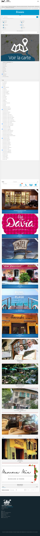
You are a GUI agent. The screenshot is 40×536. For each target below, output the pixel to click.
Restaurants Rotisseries (7, 144)
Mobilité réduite (25, 186)
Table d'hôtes (5, 156)
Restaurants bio (5, 110)
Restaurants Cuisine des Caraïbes (8, 117)
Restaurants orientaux (6, 143)
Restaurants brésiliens (6, 112)
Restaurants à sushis (6, 106)
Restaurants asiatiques (7, 109)
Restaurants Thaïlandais (7, 150)
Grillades (4, 100)
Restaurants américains (7, 108)
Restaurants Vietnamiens (7, 152)
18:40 (8, 62)
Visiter (23, 22)
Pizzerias (4, 105)
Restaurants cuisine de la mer (8, 116)
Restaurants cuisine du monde (8, 118)
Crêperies (4, 88)
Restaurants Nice (5, 513)
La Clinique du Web (10, 506)
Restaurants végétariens (7, 151)
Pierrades (4, 104)
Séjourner (23, 27)
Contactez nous (5, 517)
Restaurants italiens (6, 138)
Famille (31, 186)
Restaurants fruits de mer (7, 133)
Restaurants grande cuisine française (9, 135)
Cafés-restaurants (6, 87)
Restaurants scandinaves (7, 147)
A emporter (5, 81)
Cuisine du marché (6, 91)
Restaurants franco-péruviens (8, 131)
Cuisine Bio (5, 89)
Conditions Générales (8, 531)
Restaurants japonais (6, 139)
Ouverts (20, 185)
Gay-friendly (36, 186)
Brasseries (4, 83)
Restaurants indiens (6, 136)
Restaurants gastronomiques (8, 134)
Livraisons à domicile (6, 102)
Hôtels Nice (4, 515)
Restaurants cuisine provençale (8, 123)
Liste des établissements (7, 512)
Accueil (4, 511)
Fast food (4, 97)
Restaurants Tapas (6, 148)
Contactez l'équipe (16, 531)
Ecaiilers (4, 95)
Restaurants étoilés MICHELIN (8, 130)
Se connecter (35, 531)
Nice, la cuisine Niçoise (6, 516)
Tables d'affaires (5, 157)
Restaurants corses (6, 113)
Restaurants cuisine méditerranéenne (9, 121)
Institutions (5, 101)
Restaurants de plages (6, 126)
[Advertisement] (8, 171)
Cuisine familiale (5, 92)
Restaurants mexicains (7, 142)
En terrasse (5, 96)
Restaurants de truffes (6, 127)
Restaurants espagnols (7, 129)
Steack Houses (5, 155)
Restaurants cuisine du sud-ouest (8, 119)
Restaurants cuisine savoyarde (8, 125)
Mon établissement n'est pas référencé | (26, 531)
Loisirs (5, 27)
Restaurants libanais (6, 140)
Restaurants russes (6, 146)
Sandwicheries (5, 153)
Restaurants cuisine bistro (7, 114)
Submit (37, 17)
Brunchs (4, 84)
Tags (3, 80)
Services (5, 22)
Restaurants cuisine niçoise (7, 122)
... (30, 489)
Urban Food (5, 159)
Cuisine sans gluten (6, 93)
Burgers (4, 85)
